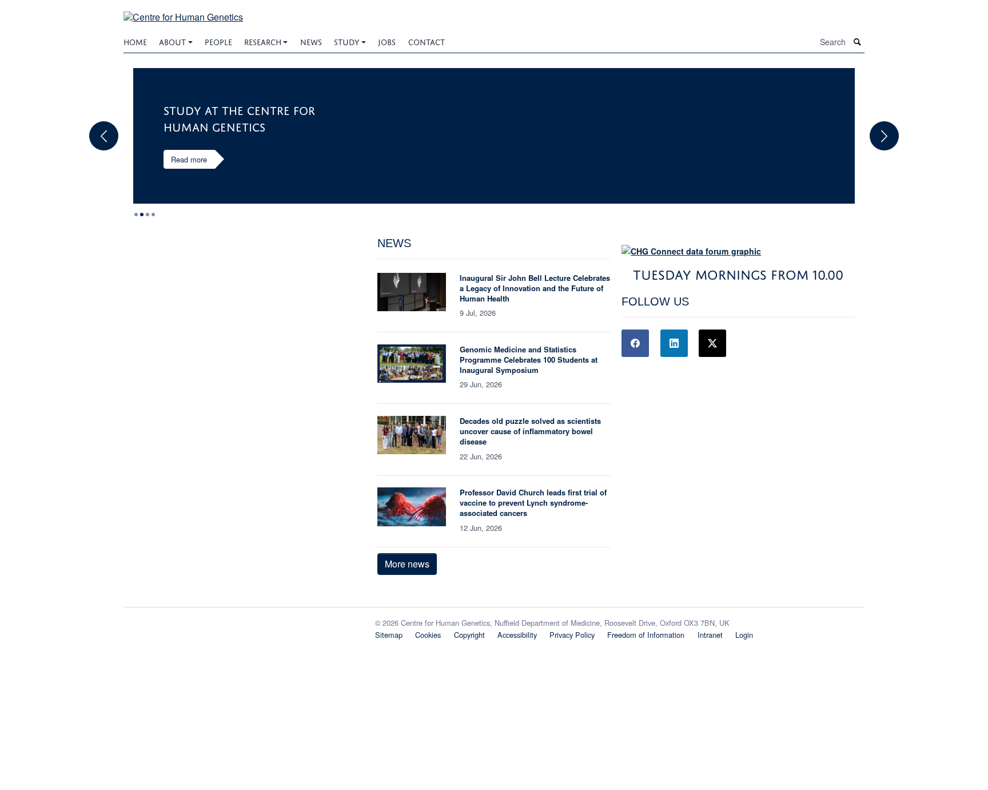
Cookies (428, 634)
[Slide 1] (142, 214)
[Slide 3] (153, 214)
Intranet (710, 634)
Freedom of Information (645, 634)
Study (347, 41)
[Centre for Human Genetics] (183, 10)
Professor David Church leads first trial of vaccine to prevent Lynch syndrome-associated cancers (533, 502)
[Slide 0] (136, 214)
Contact (426, 41)
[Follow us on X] (712, 343)
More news (407, 563)
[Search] (858, 42)
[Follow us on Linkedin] (674, 343)
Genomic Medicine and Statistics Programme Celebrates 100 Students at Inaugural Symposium (528, 359)
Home (135, 41)
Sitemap (389, 634)
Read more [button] (189, 159)
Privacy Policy (572, 634)
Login (744, 634)
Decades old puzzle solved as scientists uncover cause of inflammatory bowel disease (530, 431)
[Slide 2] (147, 214)
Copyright (469, 634)
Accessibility (517, 634)
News (311, 41)
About (172, 41)
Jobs (387, 41)
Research (262, 41)
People (218, 41)
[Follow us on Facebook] (635, 343)
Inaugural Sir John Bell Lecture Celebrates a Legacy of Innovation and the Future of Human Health (535, 288)
